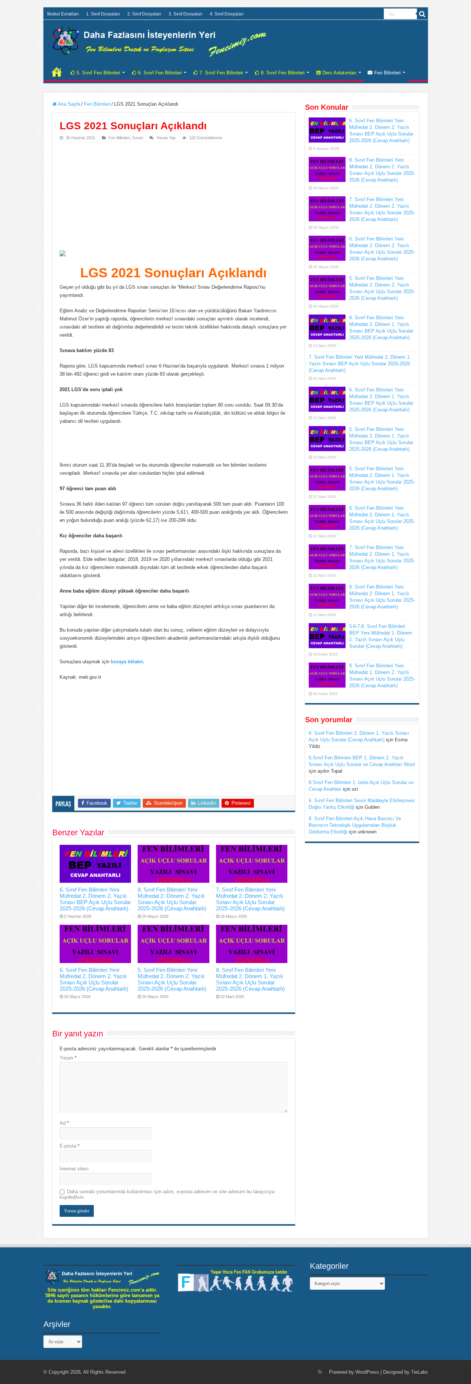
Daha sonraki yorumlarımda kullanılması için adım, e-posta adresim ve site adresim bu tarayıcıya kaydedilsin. (167, 1194)
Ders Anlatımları (339, 72)
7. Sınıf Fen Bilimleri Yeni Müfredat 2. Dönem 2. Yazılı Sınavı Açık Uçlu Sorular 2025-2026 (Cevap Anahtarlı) (250, 898)
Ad (64, 1123)
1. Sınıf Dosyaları (103, 14)
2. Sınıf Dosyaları (144, 14)
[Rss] (378, 14)
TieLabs (419, 1372)
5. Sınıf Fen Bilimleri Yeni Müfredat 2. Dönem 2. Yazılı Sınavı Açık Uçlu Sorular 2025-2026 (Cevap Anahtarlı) (172, 979)
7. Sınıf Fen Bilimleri (221, 72)
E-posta (69, 1146)
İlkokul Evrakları (63, 14)
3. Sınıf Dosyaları (185, 14)
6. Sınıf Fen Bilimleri (160, 72)
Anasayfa (56, 72)
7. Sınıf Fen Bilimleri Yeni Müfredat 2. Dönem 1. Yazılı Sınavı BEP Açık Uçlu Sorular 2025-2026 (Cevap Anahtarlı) (360, 363)
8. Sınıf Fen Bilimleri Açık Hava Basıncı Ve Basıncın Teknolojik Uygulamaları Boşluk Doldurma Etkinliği (355, 825)
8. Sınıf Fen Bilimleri (283, 72)
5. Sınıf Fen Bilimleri (98, 72)
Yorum (68, 1058)
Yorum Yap (166, 138)
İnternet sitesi (74, 1169)
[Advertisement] (174, 197)
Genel (137, 138)
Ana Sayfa (68, 104)
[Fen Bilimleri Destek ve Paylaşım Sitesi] (159, 40)
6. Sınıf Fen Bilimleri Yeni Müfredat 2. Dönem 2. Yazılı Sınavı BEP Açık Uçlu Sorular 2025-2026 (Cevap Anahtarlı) (95, 898)
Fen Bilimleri (387, 72)
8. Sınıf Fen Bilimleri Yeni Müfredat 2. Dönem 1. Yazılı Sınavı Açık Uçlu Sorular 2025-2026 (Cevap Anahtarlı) (250, 979)
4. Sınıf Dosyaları (227, 14)
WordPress (367, 1372)
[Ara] (422, 14)
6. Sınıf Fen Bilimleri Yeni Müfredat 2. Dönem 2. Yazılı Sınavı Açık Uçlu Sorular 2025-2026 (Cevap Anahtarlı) (94, 979)
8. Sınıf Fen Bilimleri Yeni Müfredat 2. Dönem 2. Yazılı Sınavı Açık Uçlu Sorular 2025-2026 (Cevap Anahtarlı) (172, 898)
